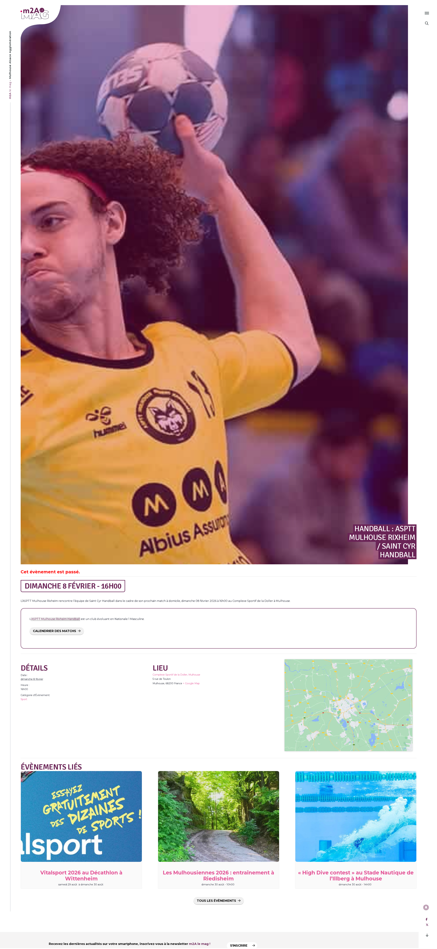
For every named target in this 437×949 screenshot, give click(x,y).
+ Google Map (191, 683)
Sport (24, 699)
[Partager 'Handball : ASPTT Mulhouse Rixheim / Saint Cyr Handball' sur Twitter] (427, 924)
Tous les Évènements (216, 901)
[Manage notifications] (426, 907)
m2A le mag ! (199, 944)
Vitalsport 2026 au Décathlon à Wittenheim (81, 876)
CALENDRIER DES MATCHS (54, 631)
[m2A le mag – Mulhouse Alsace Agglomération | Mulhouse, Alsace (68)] (45, 13)
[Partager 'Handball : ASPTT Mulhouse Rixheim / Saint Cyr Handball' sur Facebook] (426, 919)
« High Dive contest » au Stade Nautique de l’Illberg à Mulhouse (356, 876)
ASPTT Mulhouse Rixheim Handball (55, 619)
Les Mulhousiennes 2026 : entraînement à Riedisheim (218, 876)
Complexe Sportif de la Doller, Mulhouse (176, 674)
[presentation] (81, 816)
